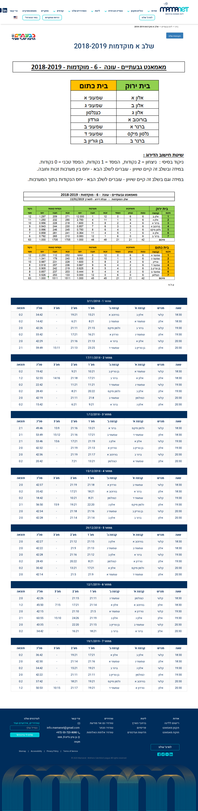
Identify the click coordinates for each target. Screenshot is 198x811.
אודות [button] (154, 11)
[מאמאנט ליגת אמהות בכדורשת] (174, 8)
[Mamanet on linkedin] (4, 10)
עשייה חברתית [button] (115, 11)
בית (176, 26)
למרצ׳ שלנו (165, 747)
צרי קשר (14, 11)
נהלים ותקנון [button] (137, 11)
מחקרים (45, 11)
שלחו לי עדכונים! (25, 735)
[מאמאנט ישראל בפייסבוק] (159, 754)
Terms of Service (70, 751)
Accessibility (36, 751)
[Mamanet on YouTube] (167, 754)
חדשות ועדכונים (136, 732)
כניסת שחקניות (52, 17)
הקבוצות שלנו (175, 36)
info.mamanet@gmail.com (63, 728)
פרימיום (141, 728)
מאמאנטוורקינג (29, 11)
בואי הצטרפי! (31, 17)
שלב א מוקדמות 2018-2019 (146, 26)
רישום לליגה (171, 723)
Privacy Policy (52, 751)
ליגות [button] (97, 11)
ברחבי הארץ (139, 723)
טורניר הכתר (106, 728)
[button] (77, 11)
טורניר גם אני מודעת (101, 723)
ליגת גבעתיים (166, 26)
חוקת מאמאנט (170, 732)
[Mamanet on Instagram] (163, 754)
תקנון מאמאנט (170, 728)
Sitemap (22, 751)
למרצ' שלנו (147, 17)
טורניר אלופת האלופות (100, 732)
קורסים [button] (60, 11)
